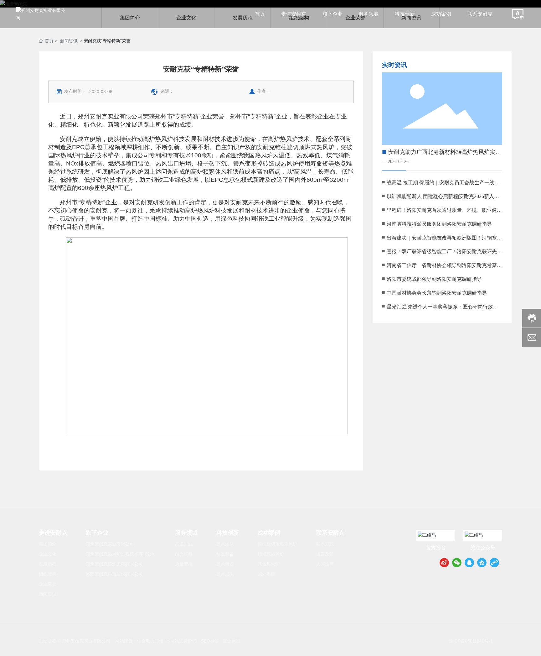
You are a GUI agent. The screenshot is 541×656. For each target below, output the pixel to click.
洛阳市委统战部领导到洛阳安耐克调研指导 (434, 279)
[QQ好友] (469, 562)
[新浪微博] (444, 562)
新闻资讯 (69, 41)
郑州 (159, 640)
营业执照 (231, 640)
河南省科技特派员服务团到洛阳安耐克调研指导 (439, 224)
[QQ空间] (482, 562)
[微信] (456, 562)
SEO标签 (210, 640)
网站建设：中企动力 (135, 640)
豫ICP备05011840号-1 (471, 640)
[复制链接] (494, 562)
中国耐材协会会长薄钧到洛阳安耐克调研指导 (437, 293)
